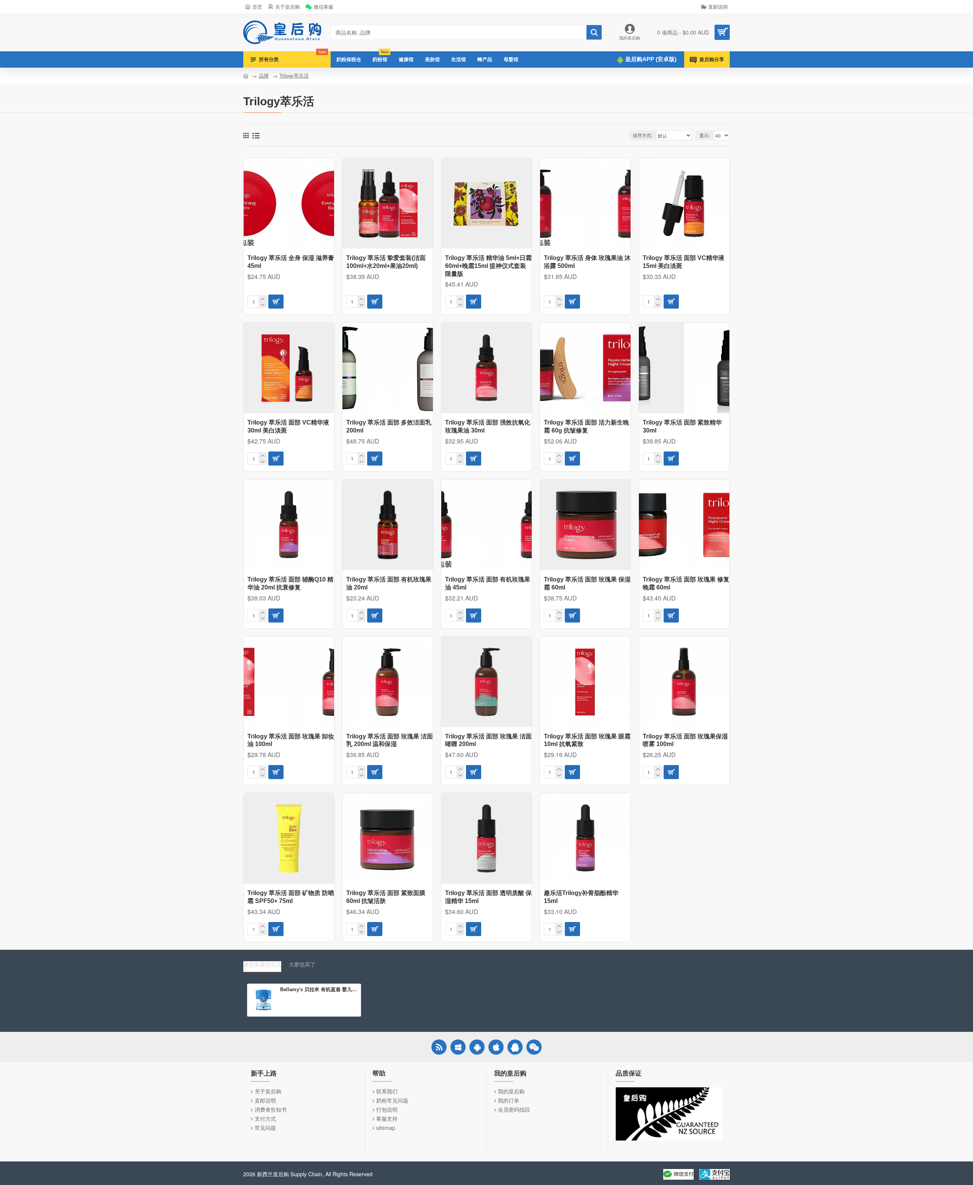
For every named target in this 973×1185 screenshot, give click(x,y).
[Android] (477, 1047)
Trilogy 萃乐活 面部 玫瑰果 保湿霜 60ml (587, 583)
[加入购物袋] (276, 302)
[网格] (246, 135)
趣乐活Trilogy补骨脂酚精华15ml (581, 897)
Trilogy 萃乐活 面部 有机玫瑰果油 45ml (487, 583)
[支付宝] (714, 1174)
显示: (704, 135)
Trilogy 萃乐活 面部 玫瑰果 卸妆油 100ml (290, 740)
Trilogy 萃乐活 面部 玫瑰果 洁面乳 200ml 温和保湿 (389, 740)
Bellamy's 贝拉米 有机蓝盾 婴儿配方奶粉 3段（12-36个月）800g (319, 989)
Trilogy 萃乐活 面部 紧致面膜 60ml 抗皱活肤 (385, 897)
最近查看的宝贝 (262, 965)
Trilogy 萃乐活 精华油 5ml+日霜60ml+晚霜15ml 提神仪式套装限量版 (488, 266)
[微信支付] (678, 1174)
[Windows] (458, 1047)
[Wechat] (534, 1047)
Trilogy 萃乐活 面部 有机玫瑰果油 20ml (388, 583)
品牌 (264, 75)
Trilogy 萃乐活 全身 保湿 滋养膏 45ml (290, 262)
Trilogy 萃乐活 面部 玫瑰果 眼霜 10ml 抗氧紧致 (587, 740)
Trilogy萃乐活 (294, 75)
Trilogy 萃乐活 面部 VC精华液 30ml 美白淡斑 (288, 426)
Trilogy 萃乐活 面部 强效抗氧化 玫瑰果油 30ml (487, 426)
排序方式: (642, 135)
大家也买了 (302, 965)
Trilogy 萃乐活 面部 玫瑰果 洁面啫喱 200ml (488, 740)
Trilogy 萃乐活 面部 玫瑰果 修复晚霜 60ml (686, 583)
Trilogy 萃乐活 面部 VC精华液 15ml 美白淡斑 (683, 262)
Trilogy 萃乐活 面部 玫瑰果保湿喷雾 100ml (685, 740)
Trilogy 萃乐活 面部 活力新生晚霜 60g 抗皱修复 (586, 426)
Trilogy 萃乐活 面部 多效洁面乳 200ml (388, 426)
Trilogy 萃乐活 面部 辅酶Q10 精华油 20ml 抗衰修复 (290, 583)
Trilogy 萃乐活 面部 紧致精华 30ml (682, 426)
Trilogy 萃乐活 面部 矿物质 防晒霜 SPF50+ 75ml (290, 897)
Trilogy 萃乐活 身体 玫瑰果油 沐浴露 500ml (587, 262)
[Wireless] (439, 1047)
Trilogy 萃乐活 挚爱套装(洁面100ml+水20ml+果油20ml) (386, 262)
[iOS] (496, 1047)
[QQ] (515, 1047)
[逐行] (256, 135)
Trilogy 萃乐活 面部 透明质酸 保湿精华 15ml (488, 897)
